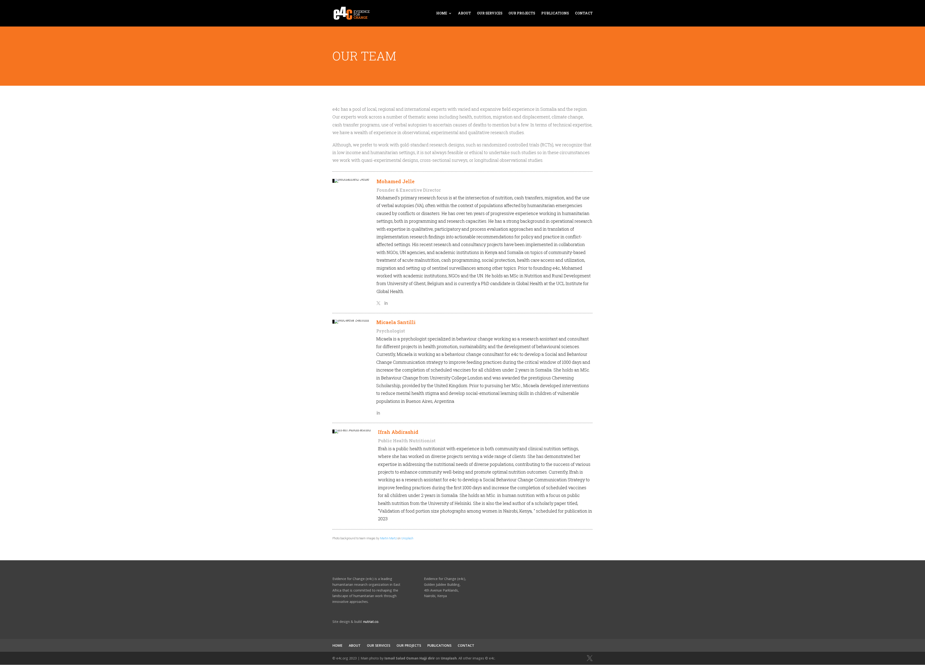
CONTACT (584, 13)
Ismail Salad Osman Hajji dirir (409, 658)
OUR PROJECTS (522, 13)
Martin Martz (388, 538)
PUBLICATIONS (555, 13)
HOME (441, 13)
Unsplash (407, 538)
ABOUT (464, 13)
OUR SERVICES (489, 13)
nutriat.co (370, 621)
